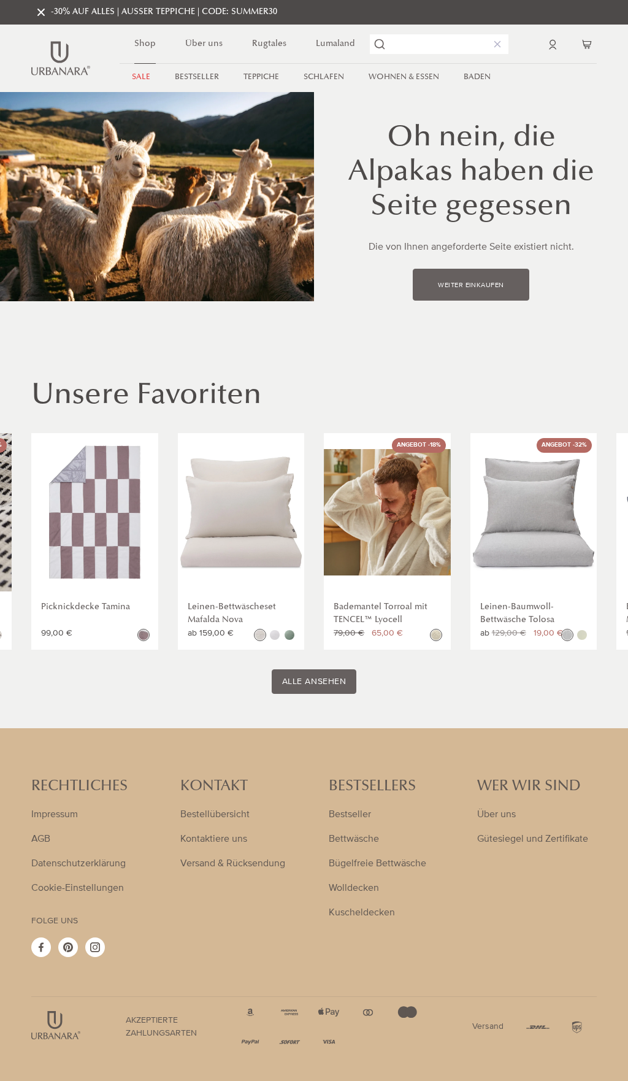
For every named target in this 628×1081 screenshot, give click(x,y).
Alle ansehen (314, 681)
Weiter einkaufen (471, 285)
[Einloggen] (552, 44)
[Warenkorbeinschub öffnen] (587, 44)
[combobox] (439, 44)
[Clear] (494, 44)
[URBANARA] (60, 58)
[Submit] (379, 44)
